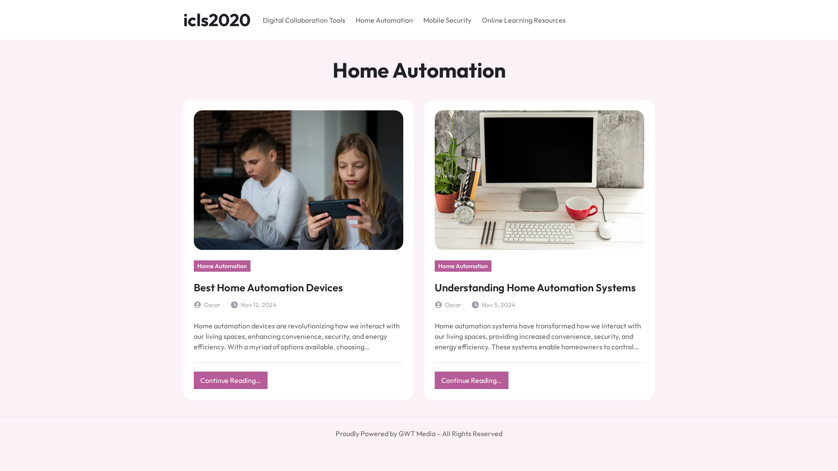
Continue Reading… (234, 382)
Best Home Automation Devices (268, 287)
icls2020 (217, 20)
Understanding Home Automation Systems (535, 287)
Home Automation (222, 266)
